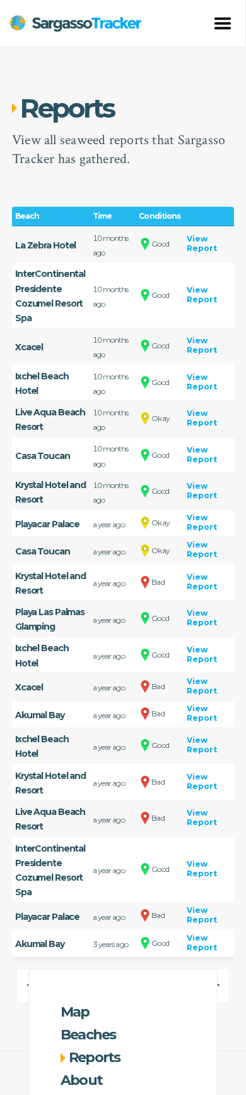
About (81, 1080)
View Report (202, 243)
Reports (94, 1057)
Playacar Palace (47, 524)
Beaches (88, 1034)
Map (75, 1011)
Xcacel (29, 347)
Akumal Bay (39, 715)
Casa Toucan (42, 456)
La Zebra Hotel (45, 245)
